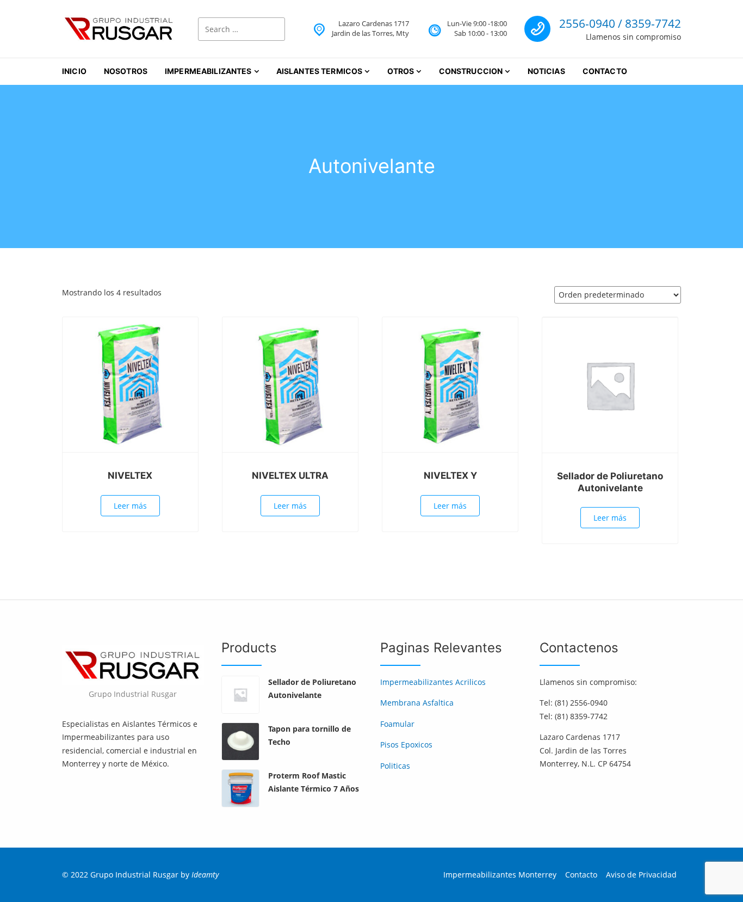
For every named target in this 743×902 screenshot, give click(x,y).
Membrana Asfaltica (417, 702)
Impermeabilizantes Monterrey (499, 874)
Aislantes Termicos (319, 71)
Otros (400, 71)
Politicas (395, 766)
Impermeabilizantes (208, 71)
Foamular (397, 724)
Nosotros (125, 71)
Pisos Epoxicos (406, 744)
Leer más (130, 506)
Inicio (74, 71)
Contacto (605, 71)
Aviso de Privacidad (641, 874)
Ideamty (205, 874)
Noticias (546, 71)
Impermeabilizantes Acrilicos (433, 682)
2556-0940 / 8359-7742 (620, 23)
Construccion (471, 71)
